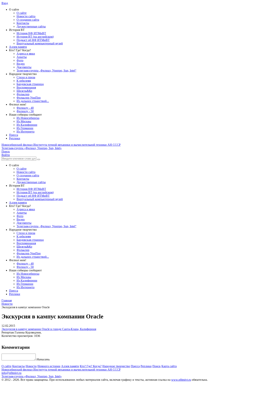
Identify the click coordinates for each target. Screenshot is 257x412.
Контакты (23, 23)
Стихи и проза (26, 77)
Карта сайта (169, 366)
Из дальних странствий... (33, 101)
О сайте (22, 12)
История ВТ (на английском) (35, 36)
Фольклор (23, 94)
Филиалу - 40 (25, 107)
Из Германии (25, 128)
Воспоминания (26, 87)
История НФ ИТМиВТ (31, 33)
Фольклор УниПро (29, 97)
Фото (20, 60)
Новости (31, 366)
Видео (21, 63)
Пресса (13, 135)
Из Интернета (25, 131)
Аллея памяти (18, 46)
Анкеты (22, 57)
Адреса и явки (26, 53)
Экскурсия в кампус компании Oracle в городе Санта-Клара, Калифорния (49, 329)
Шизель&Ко (24, 90)
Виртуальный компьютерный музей (40, 43)
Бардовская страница (30, 84)
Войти (6, 154)
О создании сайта (28, 19)
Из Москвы (24, 121)
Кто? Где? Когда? (91, 366)
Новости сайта (26, 16)
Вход (5, 3)
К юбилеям (24, 80)
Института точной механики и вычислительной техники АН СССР (61, 144)
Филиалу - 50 (25, 111)
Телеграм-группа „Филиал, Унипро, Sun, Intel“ (46, 70)
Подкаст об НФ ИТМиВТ (33, 40)
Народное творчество (116, 366)
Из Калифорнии (27, 124)
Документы (24, 67)
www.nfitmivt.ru (181, 379)
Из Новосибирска (28, 118)
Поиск (156, 366)
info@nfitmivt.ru (11, 373)
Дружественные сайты (31, 26)
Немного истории (48, 366)
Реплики (14, 138)
